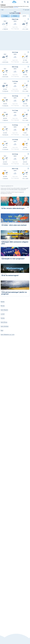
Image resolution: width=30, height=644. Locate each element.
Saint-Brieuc (4, 322)
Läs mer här (16, 7)
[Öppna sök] (24, 2)
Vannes (3, 318)
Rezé (2, 330)
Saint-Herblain (5, 326)
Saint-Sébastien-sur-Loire (7, 334)
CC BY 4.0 (25, 188)
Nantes (3, 301)
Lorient (3, 314)
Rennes (3, 305)
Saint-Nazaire (4, 310)
